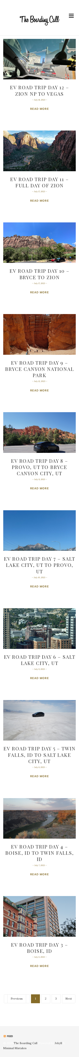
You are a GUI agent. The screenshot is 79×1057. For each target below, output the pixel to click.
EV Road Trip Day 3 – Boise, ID (39, 947)
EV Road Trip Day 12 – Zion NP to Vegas (39, 90)
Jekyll (58, 1043)
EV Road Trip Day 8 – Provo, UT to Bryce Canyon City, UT (39, 466)
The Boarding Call (25, 1043)
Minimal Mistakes (15, 1048)
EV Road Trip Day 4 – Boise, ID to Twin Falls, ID (39, 852)
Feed (9, 1036)
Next (68, 998)
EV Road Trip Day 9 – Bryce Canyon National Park (39, 368)
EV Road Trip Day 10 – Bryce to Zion (39, 274)
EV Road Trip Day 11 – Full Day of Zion (39, 182)
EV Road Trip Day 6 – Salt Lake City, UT (39, 659)
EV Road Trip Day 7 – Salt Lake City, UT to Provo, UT (39, 564)
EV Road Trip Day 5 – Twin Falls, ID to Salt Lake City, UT (39, 754)
